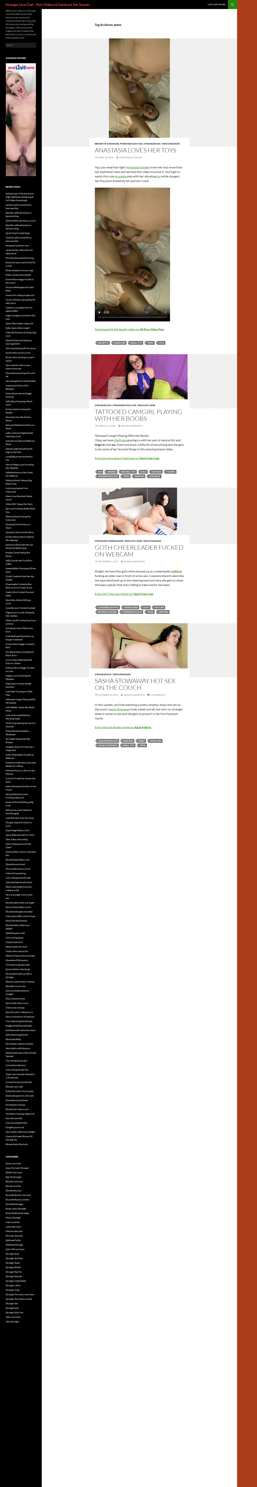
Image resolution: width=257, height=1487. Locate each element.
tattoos (156, 471)
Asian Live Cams (13, 1163)
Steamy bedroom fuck (16, 946)
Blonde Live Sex (13, 1186)
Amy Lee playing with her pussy (21, 348)
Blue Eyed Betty (13, 1039)
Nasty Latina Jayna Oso (17, 951)
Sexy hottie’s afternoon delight (20, 1131)
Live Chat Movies (217, 4)
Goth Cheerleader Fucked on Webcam (139, 550)
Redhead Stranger (14, 1244)
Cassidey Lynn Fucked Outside (20, 608)
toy (159, 176)
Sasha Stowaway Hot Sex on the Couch (135, 684)
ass (100, 471)
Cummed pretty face (16, 1065)
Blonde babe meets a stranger (20, 902)
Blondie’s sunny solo (16, 986)
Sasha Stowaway (119, 709)
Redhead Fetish (13, 1240)
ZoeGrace (120, 440)
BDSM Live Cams (14, 1172)
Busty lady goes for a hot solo (20, 1095)
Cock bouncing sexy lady (18, 964)
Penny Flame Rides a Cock (18, 907)
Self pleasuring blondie (17, 1034)
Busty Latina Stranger (16, 1208)
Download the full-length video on (129, 329)
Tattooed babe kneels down (19, 882)
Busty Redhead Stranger (17, 1213)
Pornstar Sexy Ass (131, 143)
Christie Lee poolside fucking (20, 257)
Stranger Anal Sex (14, 1258)
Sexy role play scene (15, 998)
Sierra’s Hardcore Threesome (20, 1016)
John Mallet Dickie (130, 157)
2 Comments (157, 694)
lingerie (111, 471)
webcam (139, 476)
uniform (163, 612)
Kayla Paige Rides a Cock (18, 830)
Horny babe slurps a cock (18, 868)
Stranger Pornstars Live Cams (20, 1294)
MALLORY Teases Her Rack (19, 504)
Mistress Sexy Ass (14, 1231)
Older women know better (18, 274)
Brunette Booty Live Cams (18, 1195)
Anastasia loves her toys (135, 150)
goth (146, 607)
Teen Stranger (171, 143)
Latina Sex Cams (13, 1226)
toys (161, 343)
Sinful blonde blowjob (16, 920)
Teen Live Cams (146, 405)
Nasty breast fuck (14, 942)
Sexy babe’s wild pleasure (18, 1048)
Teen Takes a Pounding (17, 839)
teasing (171, 471)
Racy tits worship (14, 1118)
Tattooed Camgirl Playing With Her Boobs (138, 415)
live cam (159, 607)
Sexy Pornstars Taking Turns (19, 1012)
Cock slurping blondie (16, 1122)
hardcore (119, 343)
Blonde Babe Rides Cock (18, 859)
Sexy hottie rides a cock (17, 1003)
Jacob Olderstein (131, 425)
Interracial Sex (13, 1222)
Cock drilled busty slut (16, 1060)
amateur (128, 741)
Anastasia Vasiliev (138, 167)
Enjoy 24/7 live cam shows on (124, 594)
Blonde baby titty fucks (17, 1144)
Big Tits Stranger (14, 1177)
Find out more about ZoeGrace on (127, 458)
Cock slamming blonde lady (19, 1021)
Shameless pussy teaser (17, 1100)
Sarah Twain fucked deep (18, 233)
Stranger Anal (12, 1253)
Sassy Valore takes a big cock (19, 323)
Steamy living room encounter (20, 955)
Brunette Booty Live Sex (17, 1199)
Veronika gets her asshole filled (21, 381)
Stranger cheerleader (109, 541)
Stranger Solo (12, 1308)
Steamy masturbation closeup (20, 981)
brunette (120, 176)
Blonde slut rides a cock (17, 1109)
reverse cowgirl (107, 612)
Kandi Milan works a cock (18, 352)
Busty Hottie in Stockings (18, 969)
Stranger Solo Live (124, 405)
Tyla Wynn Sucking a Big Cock (20, 1113)
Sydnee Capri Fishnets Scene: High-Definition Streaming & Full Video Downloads (20, 197)
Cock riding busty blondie (18, 877)
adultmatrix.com (108, 741)
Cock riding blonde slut (17, 1069)
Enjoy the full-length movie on (123, 727)
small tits (136, 343)
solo (143, 471)
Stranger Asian (13, 1262)
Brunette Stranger (107, 143)
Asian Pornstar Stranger (17, 1168)
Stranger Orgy (13, 1289)
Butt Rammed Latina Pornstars (21, 1030)
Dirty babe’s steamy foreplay (19, 1043)
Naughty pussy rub (15, 1127)
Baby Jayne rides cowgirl (18, 327)
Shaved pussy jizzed (15, 864)
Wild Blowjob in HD (15, 933)
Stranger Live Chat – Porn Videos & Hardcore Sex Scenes (48, 4)
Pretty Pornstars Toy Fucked (19, 1091)
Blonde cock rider (14, 1086)
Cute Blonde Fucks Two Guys (20, 818)
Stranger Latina (13, 1285)
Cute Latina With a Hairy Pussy (20, 916)
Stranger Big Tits (14, 1271)
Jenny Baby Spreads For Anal (20, 834)
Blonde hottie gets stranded (19, 911)
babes (141, 741)
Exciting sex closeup (15, 1104)
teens (150, 343)
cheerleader (131, 607)
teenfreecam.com (108, 476)
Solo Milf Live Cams (15, 1249)
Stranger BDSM (13, 1267)
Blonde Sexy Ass (13, 1190)
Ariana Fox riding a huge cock (20, 295)
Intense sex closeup (15, 1007)
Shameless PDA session (17, 960)
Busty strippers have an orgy (19, 270)
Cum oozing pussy (15, 937)
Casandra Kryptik (108, 607)
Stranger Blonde (14, 1276)
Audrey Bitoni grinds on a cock (21, 220)
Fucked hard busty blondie (19, 1082)
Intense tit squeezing (16, 873)
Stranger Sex (152, 143)
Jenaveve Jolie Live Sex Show (19, 532)
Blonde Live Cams (14, 1181)
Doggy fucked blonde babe (19, 1025)
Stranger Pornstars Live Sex (19, 1299)
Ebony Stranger (13, 1217)
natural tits (128, 471)
